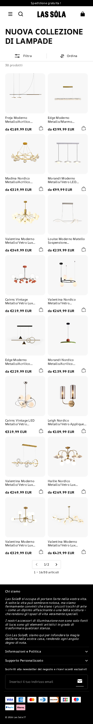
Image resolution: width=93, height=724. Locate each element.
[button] (10, 14)
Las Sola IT (20, 717)
